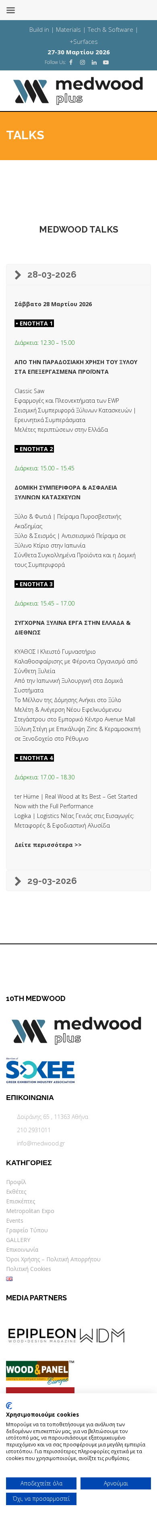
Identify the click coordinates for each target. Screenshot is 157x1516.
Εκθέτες (16, 1191)
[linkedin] (94, 62)
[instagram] (82, 62)
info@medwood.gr (41, 1143)
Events (14, 1220)
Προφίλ (16, 1182)
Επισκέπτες (20, 1201)
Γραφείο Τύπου (27, 1230)
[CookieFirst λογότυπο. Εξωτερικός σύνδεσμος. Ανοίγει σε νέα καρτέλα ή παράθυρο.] (9, 1405)
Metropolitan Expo (30, 1211)
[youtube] (106, 62)
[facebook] (71, 62)
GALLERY (18, 1240)
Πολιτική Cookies (28, 1269)
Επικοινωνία (22, 1249)
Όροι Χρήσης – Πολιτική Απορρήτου (53, 1259)
